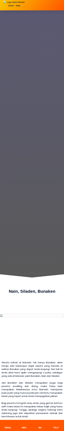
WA (40, 427)
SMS (24, 427)
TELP (56, 427)
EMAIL (8, 427)
